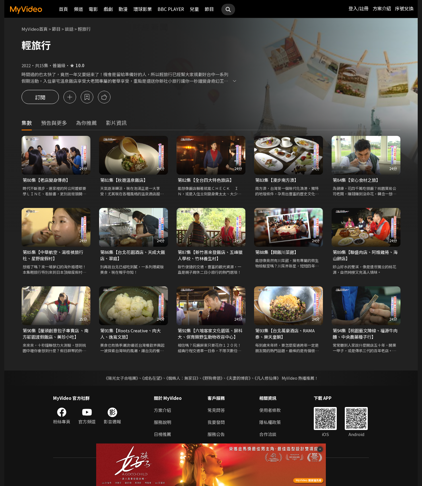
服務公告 (216, 434)
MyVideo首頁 (35, 29)
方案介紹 (382, 8)
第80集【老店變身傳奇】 (46, 180)
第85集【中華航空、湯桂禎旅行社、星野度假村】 (53, 255)
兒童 (194, 8)
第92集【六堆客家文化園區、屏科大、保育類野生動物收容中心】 (210, 333)
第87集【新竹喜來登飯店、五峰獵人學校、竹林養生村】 (210, 255)
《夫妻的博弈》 (239, 378)
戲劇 (108, 8)
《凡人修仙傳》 (268, 378)
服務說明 (162, 422)
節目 (209, 8)
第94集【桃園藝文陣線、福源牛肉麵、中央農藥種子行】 (365, 333)
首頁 (63, 8)
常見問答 (216, 410)
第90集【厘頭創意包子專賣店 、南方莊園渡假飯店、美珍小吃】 (55, 333)
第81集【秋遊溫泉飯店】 (124, 180)
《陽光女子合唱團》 (121, 378)
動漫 (123, 8)
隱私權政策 (270, 422)
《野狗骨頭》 (212, 378)
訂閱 (40, 97)
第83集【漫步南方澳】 (277, 180)
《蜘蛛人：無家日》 (182, 378)
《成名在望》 (152, 378)
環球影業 (142, 8)
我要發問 (216, 422)
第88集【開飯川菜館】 (277, 252)
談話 (69, 29)
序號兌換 (404, 8)
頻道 (78, 8)
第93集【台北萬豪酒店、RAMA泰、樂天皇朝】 (285, 333)
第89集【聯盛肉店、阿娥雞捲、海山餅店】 (365, 255)
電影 (93, 8)
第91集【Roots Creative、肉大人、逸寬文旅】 (130, 333)
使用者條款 (270, 410)
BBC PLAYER (171, 8)
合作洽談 (267, 434)
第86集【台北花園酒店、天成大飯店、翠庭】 (132, 255)
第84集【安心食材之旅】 (356, 180)
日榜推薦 (162, 434)
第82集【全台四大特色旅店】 (206, 180)
